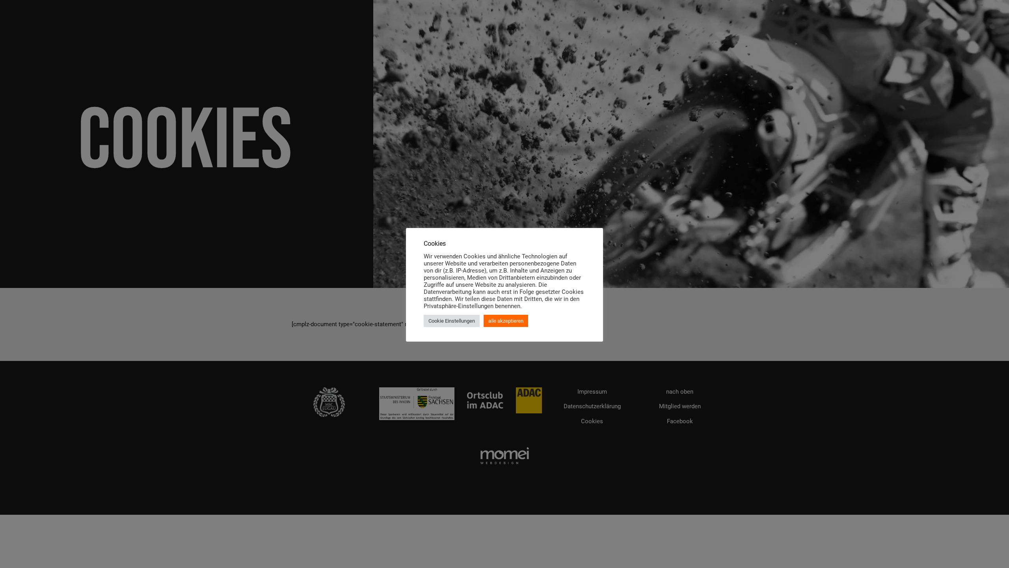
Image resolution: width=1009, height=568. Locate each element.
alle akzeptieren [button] (505, 321)
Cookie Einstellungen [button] (451, 321)
